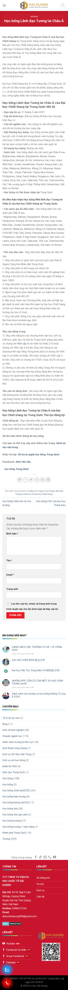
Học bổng (7, 778)
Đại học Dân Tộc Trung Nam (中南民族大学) (36, 670)
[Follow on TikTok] (40, 857)
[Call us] (49, 857)
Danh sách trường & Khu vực (17, 742)
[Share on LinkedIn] (48, 479)
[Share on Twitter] (31, 479)
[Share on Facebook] (25, 479)
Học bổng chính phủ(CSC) (16, 790)
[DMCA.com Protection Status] (12, 923)
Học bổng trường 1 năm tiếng (18, 826)
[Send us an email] (45, 857)
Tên (9, 560)
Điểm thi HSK (9, 766)
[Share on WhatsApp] (19, 479)
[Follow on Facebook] (35, 857)
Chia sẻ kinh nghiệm (13, 730)
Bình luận (12, 533)
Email (10, 575)
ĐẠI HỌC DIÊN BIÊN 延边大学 (28, 660)
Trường (34, 17)
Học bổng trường (11, 820)
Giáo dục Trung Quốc (13, 772)
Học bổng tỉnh (10, 808)
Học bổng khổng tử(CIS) (15, 802)
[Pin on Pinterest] (42, 479)
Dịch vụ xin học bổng (13, 760)
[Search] (62, 5)
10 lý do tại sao (10, 717)
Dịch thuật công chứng (14, 748)
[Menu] (4, 5)
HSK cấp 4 (23, 343)
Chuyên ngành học (12, 736)
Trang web (12, 589)
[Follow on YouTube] (54, 857)
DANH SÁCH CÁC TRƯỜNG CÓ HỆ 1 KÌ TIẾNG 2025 (37, 648)
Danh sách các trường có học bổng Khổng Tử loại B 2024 (39, 695)
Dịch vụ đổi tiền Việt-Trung (16, 754)
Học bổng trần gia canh (15, 814)
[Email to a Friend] (37, 479)
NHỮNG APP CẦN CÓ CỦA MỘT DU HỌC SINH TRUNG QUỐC (37, 682)
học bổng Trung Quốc (16, 469)
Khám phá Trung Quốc (14, 832)
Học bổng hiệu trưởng (14, 796)
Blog (4, 724)
